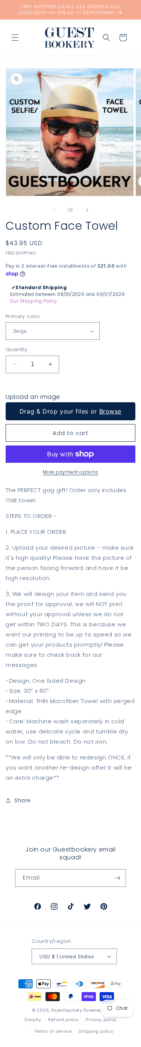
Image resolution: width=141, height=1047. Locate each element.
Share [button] (22, 800)
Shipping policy (96, 1031)
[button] (15, 37)
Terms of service (53, 1031)
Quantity (16, 349)
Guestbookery (67, 1010)
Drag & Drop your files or (70, 411)
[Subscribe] (117, 878)
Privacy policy (101, 1020)
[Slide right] (87, 210)
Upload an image (33, 396)
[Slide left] (54, 210)
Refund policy (63, 1020)
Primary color (23, 316)
